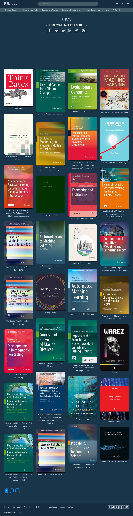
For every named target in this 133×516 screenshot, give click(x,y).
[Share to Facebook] (49, 32)
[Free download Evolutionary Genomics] (82, 89)
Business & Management (71, 10)
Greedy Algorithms (114, 421)
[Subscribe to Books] (117, 3)
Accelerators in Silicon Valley (114, 162)
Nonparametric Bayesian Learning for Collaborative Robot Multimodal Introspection (19, 213)
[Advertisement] (66, 50)
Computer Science (11, 10)
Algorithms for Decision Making (114, 461)
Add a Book (16, 507)
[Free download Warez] (114, 347)
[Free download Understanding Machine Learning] (114, 89)
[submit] (95, 4)
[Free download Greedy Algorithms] (114, 399)
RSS (31, 507)
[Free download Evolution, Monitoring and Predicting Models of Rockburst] (50, 143)
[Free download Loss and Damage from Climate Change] (50, 90)
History (106, 10)
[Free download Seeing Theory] (50, 292)
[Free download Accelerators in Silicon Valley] (114, 139)
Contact (70, 507)
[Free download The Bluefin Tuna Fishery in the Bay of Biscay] (18, 297)
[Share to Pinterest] (76, 32)
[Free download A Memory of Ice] (82, 396)
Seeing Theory (50, 312)
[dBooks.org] (10, 5)
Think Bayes (18, 108)
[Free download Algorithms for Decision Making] (114, 443)
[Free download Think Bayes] (18, 87)
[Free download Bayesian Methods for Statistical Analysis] (18, 134)
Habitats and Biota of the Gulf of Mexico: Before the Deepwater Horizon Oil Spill (18, 426)
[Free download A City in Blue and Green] (82, 242)
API (25, 507)
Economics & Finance (50, 10)
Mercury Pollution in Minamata (50, 474)
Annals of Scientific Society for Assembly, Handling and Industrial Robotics (114, 214)
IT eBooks (39, 507)
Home (6, 507)
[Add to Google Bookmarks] (83, 32)
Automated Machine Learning (82, 314)
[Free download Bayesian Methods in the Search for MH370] (18, 243)
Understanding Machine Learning (114, 112)
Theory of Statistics (50, 215)
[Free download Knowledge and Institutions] (82, 195)
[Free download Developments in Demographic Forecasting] (18, 351)
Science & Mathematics (30, 10)
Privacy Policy (51, 507)
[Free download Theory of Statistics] (50, 194)
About (62, 507)
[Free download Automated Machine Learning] (82, 290)
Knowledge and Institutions (82, 218)
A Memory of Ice (82, 419)
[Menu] (128, 3)
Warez (114, 372)
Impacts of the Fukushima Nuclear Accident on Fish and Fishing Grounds (82, 368)
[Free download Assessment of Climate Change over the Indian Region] (114, 295)
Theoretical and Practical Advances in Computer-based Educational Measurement (82, 165)
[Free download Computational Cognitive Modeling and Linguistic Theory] (114, 244)
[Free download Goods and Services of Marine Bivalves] (50, 339)
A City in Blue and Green (82, 263)
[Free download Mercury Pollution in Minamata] (50, 450)
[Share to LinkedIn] (69, 32)
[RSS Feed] (122, 3)
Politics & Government (92, 10)
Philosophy (117, 10)
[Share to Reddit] (63, 32)
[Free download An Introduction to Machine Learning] (50, 242)
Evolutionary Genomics (82, 111)
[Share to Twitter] (56, 32)
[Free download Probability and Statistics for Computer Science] (82, 443)
